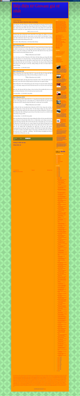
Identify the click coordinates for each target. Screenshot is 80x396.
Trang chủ (33, 170)
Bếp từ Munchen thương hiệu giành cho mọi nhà (61, 180)
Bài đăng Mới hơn (16, 170)
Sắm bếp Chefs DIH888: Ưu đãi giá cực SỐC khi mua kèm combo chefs (63, 121)
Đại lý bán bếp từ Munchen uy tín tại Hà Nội (61, 234)
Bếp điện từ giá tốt (58, 38)
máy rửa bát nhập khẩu (27, 382)
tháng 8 (59, 360)
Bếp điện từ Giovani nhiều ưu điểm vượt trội (61, 327)
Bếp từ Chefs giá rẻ (60, 382)
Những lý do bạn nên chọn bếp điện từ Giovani (62, 312)
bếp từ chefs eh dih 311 (16, 376)
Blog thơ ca (64, 26)
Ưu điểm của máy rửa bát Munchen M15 (61, 256)
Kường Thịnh (58, 375)
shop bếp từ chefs (61, 29)
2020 (57, 169)
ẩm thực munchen (48, 382)
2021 (57, 168)
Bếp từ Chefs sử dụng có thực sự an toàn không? (61, 273)
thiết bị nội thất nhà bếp (63, 375)
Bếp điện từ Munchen (60, 61)
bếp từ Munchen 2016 (59, 26)
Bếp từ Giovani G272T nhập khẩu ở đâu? (61, 275)
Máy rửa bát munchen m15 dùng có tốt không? (61, 236)
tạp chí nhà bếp (26, 375)
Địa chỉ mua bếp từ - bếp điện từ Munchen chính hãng (61, 213)
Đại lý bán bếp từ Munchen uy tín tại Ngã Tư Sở (61, 240)
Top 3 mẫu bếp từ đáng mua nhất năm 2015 (63, 84)
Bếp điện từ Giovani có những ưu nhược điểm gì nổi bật (61, 300)
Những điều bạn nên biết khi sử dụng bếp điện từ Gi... (61, 318)
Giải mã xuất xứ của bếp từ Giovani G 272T (61, 283)
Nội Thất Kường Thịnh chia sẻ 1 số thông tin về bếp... (61, 229)
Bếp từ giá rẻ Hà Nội (58, 40)
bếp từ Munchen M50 (23, 47)
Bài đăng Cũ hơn (49, 170)
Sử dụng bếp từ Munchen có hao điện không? (61, 207)
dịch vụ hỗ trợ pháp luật (54, 384)
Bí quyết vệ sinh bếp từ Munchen (60, 217)
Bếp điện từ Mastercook (42, 382)
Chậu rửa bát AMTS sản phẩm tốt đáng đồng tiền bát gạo (63, 101)
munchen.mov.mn (34, 380)
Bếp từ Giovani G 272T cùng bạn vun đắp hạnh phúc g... (61, 279)
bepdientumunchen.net (60, 377)
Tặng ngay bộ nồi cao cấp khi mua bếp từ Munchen (61, 347)
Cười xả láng (62, 30)
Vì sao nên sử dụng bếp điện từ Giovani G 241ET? (61, 271)
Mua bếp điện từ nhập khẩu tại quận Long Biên (61, 265)
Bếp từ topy (59, 31)
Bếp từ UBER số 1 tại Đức (59, 45)
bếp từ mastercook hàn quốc (54, 382)
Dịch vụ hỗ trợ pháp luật (59, 46)
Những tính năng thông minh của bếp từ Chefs (61, 341)
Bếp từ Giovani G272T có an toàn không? (61, 296)
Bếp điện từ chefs (59, 59)
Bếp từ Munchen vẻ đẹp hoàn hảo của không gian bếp (61, 232)
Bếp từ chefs (57, 21)
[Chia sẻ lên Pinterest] (29, 138)
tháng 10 (59, 357)
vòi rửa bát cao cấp (53, 376)
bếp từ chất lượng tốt (21, 375)
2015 (57, 176)
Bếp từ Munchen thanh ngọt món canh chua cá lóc (61, 192)
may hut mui (27, 380)
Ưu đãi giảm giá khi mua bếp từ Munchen (61, 355)
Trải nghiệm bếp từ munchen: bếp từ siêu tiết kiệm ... (61, 223)
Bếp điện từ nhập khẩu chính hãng (61, 39)
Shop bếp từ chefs (61, 24)
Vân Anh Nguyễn (60, 161)
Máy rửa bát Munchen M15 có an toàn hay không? (61, 209)
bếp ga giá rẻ (29, 383)
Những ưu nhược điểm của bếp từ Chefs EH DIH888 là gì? (63, 92)
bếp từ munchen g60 (44, 375)
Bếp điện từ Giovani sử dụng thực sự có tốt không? (61, 329)
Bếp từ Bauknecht (62, 25)
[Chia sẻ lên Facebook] (28, 138)
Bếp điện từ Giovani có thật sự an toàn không (61, 308)
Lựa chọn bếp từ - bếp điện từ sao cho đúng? (61, 225)
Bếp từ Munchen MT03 (18, 99)
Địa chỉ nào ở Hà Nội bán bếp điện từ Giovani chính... (61, 320)
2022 (57, 167)
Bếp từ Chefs (58, 58)
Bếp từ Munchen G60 (18, 73)
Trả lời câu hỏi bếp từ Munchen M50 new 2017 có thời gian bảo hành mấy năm (64, 111)
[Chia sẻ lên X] (27, 138)
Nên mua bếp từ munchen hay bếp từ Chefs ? (61, 198)
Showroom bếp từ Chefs (59, 43)
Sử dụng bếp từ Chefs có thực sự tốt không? (61, 351)
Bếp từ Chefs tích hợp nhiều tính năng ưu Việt (61, 343)
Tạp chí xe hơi (59, 23)
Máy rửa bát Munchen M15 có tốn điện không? (61, 219)
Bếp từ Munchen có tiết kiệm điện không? (28, 41)
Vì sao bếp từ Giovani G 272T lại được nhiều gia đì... (61, 258)
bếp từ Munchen (17, 26)
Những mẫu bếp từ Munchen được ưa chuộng (61, 200)
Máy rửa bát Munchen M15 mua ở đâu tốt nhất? (61, 227)
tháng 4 (59, 365)
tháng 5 (59, 364)
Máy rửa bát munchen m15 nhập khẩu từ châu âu (61, 242)
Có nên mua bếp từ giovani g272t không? (61, 304)
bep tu (17, 380)
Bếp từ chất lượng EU (60, 54)
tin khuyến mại (22, 376)
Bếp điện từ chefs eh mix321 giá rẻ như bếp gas (61, 337)
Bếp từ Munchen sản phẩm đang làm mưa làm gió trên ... (61, 190)
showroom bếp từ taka (47, 384)
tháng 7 (59, 361)
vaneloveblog (55, 377)
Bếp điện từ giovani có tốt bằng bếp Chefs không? (62, 314)
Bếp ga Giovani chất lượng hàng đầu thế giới (22, 383)
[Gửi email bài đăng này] (25, 138)
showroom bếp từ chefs (47, 376)
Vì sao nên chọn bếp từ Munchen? (60, 211)
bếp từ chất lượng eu (16, 375)
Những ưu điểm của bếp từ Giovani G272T (61, 269)
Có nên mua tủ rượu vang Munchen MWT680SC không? (63, 76)
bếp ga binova (63, 376)
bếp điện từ (14, 380)
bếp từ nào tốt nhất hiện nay (29, 384)
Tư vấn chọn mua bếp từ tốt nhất (60, 42)
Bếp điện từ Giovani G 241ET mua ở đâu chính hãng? (61, 277)
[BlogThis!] (26, 138)
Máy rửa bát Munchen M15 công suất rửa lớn (61, 246)
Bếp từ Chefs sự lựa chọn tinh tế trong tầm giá (61, 339)
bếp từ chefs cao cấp (58, 376)
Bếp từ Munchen (18, 139)
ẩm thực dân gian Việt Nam (32, 376)
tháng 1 (59, 369)
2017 (57, 173)
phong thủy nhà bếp (53, 375)
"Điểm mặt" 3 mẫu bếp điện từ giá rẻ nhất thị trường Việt (61, 142)
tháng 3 (59, 366)
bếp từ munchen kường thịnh (22, 384)
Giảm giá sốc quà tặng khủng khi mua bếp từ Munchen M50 (61, 136)
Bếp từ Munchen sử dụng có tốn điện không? (61, 215)
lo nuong (30, 380)
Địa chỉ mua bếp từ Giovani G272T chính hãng (61, 287)
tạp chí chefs (49, 375)
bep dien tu (20, 380)
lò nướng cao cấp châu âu (20, 382)
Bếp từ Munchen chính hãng (60, 41)
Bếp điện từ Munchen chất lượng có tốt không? (61, 182)
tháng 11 (59, 178)
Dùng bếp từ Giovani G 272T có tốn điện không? (61, 250)
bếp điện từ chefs (62, 21)
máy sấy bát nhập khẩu (36, 384)
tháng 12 (59, 177)
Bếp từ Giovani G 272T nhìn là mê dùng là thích (61, 263)
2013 (57, 370)
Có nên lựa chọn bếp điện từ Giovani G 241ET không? (61, 285)
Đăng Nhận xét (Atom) (19, 171)
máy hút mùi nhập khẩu (35, 383)
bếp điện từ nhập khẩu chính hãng (34, 382)
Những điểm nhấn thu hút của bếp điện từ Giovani (61, 298)
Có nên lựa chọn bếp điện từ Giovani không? (61, 302)
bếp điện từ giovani (26, 376)
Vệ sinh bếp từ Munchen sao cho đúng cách (61, 194)
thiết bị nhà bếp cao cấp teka (40, 376)
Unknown (59, 155)
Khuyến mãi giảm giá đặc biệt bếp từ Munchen (61, 129)
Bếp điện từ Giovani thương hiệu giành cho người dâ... (61, 306)
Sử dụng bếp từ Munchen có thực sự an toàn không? (61, 196)
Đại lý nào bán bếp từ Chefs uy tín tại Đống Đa (62, 345)
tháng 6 (59, 362)
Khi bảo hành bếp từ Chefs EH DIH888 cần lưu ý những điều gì (63, 67)
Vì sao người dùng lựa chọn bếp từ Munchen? (61, 187)
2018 (57, 172)
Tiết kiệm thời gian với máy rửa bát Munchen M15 (62, 252)
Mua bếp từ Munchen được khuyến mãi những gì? (61, 331)
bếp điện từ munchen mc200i (32, 375)
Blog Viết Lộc (58, 22)
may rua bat (23, 380)
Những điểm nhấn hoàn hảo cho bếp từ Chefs (61, 353)
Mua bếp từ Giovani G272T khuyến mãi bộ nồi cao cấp (61, 316)
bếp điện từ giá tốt (39, 375)
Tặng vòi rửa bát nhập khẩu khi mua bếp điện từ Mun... (62, 335)
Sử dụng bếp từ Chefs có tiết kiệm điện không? (61, 289)
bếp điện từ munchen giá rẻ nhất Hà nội (43, 383)
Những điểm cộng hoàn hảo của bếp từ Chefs (61, 267)
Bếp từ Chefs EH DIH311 (59, 44)
